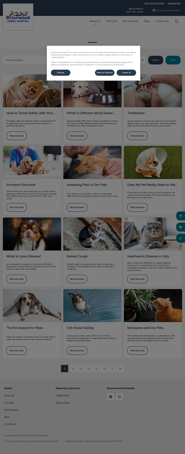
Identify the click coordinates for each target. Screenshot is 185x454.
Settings (60, 73)
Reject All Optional (105, 73)
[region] (93, 63)
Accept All (126, 73)
